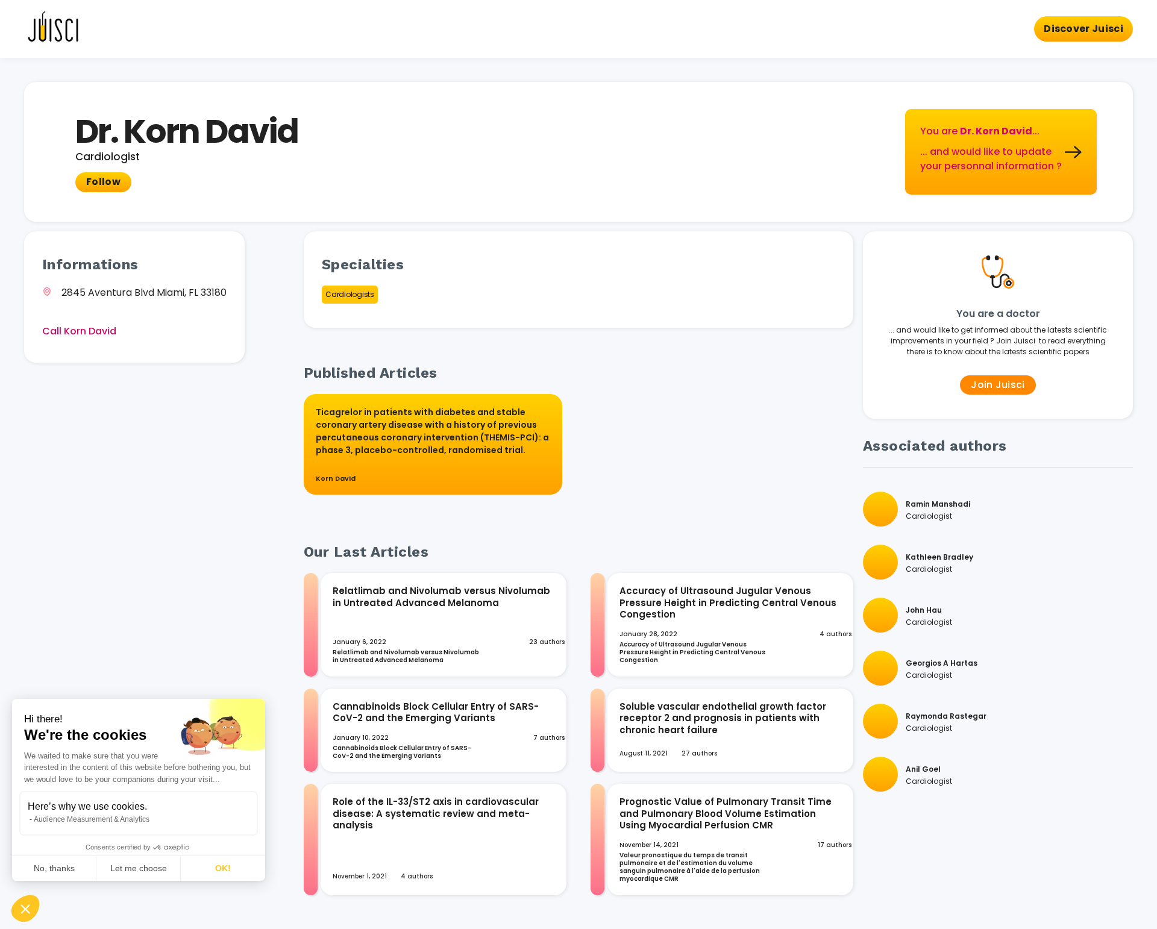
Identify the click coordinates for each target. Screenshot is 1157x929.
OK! (223, 868)
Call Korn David (79, 331)
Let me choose (138, 868)
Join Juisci (998, 385)
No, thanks (54, 868)
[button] (25, 908)
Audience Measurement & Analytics (91, 819)
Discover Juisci (1083, 29)
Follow (103, 182)
